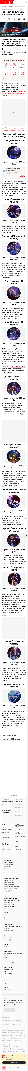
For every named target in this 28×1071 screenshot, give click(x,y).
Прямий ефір (7, 866)
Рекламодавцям (5, 837)
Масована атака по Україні (11, 888)
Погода (6, 873)
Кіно (5, 936)
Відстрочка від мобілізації (11, 908)
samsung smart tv (17, 1024)
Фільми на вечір (8, 942)
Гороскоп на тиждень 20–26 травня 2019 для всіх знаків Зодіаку (13, 129)
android (6, 1020)
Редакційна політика (7, 829)
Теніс (5, 985)
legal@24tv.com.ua (20, 1049)
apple (17, 1020)
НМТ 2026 (6, 958)
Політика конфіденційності (6, 844)
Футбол (6, 983)
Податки (6, 928)
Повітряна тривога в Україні (11, 886)
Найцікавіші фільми (9, 938)
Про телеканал (5, 832)
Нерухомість (8, 967)
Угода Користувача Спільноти (19, 830)
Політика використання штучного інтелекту (6, 848)
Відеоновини (7, 868)
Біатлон (6, 987)
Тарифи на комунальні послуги (12, 926)
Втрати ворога (8, 893)
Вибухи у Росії (8, 891)
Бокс (5, 981)
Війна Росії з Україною (11, 878)
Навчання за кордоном (10, 962)
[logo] (10, 2)
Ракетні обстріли (8, 880)
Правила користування (5, 840)
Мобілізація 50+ (8, 902)
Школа (6, 955)
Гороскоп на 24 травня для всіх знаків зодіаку (20, 6)
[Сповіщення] (26, 2)
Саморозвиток (8, 960)
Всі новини (7, 860)
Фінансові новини (9, 924)
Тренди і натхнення (9, 973)
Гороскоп (11, 6)
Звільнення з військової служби (12, 900)
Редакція (4, 827)
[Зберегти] (24, 19)
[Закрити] (25, 1056)
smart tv (6, 1024)
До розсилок (9, 1010)
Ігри (16, 851)
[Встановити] (14, 1059)
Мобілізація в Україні (11, 898)
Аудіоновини (7, 871)
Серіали (6, 946)
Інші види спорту (8, 989)
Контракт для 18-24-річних (11, 906)
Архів (16, 846)
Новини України (8, 864)
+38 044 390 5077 (19, 801)
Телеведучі (4, 834)
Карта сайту (18, 849)
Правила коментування (18, 833)
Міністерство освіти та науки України (13, 953)
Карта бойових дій (9, 882)
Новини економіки (10, 918)
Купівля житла (8, 971)
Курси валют (7, 922)
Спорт (6, 979)
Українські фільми (9, 940)
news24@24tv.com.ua (7, 801)
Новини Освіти (8, 951)
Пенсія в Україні (8, 930)
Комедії (6, 944)
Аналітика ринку (8, 969)
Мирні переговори (9, 884)
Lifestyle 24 (4, 6)
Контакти (17, 838)
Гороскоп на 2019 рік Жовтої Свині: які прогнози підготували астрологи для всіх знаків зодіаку (14, 370)
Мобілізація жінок (9, 904)
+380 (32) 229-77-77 (10, 1048)
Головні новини (8, 862)
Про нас (4, 824)
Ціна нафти (7, 920)
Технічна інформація (20, 836)
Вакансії (17, 841)
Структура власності (20, 844)
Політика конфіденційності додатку (19, 825)
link (15, 807)
